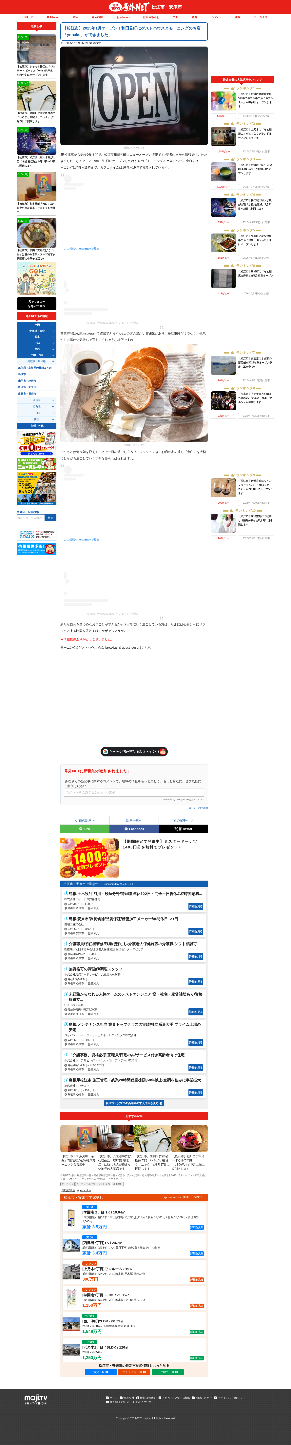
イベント (216, 17)
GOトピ (28, 17)
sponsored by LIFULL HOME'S (183, 1197)
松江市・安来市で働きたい (83, 883)
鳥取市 (22, 374)
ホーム (113, 1397)
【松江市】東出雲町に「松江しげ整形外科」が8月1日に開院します (255, 520)
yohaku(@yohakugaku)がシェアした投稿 (112, 322)
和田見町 (118, 1184)
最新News (53, 17)
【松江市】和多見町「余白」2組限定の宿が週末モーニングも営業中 (36, 208)
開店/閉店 (98, 17)
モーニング (67, 1184)
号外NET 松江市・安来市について (130, 1402)
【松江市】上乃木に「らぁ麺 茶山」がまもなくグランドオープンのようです (255, 133)
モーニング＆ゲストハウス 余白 (93, 1184)
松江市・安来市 (167, 6)
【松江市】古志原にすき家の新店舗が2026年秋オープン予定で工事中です (255, 362)
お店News (123, 17)
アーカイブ (260, 17)
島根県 (97, 43)
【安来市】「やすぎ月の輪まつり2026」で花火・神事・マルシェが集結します (255, 398)
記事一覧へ (134, 820)
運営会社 (128, 1397)
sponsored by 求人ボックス (119, 884)
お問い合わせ (203, 1397)
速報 (237, 17)
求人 (75, 17)
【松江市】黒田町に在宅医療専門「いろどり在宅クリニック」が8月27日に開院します (36, 117)
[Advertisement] (242, 49)
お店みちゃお (151, 17)
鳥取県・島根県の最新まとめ (35, 367)
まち (175, 17)
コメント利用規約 (198, 807)
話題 (194, 17)
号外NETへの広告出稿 (176, 1397)
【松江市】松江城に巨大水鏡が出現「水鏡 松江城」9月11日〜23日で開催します (255, 204)
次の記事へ (181, 820)
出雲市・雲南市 (27, 393)
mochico (85, 1190)
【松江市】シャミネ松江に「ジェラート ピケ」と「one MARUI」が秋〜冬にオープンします (36, 70)
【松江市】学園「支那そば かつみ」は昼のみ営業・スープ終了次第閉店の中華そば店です (36, 254)
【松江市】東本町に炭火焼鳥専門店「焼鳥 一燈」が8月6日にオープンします (255, 240)
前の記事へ (87, 820)
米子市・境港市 (27, 380)
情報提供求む (148, 1397)
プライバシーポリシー (231, 1397)
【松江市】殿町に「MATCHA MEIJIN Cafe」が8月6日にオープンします (256, 169)
